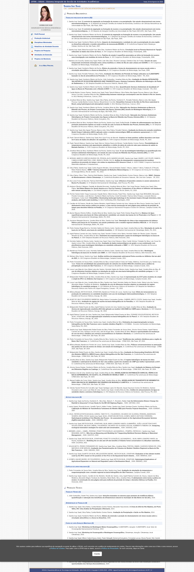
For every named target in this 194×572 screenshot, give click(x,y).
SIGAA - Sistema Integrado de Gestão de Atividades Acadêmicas (68, 2)
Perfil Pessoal (40, 34)
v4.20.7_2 (148, 570)
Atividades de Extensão (43, 55)
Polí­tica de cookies (58, 548)
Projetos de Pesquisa (42, 50)
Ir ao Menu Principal (46, 65)
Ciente (97, 554)
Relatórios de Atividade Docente (47, 46)
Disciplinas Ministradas (43, 42)
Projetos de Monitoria (43, 59)
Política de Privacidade (110, 548)
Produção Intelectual (42, 38)
